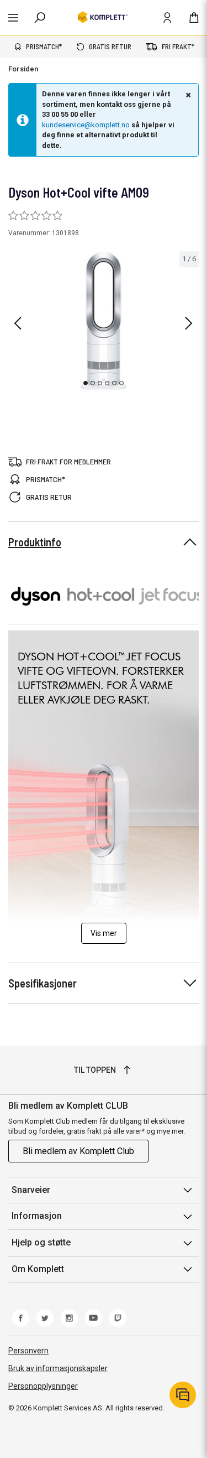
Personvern (28, 1350)
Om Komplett (38, 1269)
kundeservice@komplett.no (86, 125)
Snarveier (31, 1190)
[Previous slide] (18, 323)
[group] (103, 321)
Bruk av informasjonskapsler (58, 1368)
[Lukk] (187, 95)
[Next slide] (189, 323)
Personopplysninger (43, 1386)
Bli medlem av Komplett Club (78, 1151)
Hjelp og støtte (41, 1242)
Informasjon (37, 1216)
